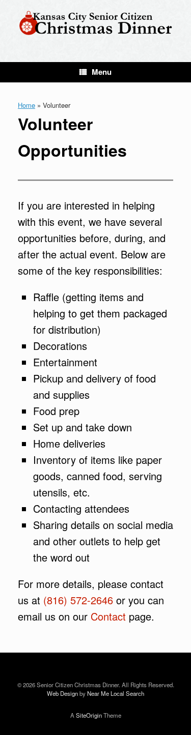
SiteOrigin (89, 715)
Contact (108, 616)
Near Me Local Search (115, 693)
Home (26, 105)
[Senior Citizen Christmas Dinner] (95, 23)
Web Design (62, 693)
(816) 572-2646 (78, 600)
